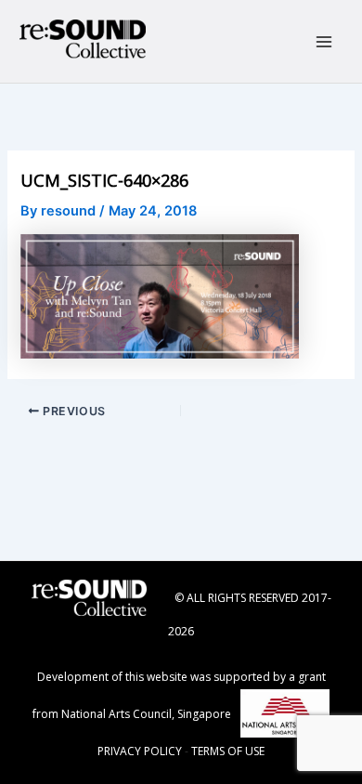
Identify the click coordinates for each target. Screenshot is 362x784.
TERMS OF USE (228, 751)
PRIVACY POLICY (139, 751)
